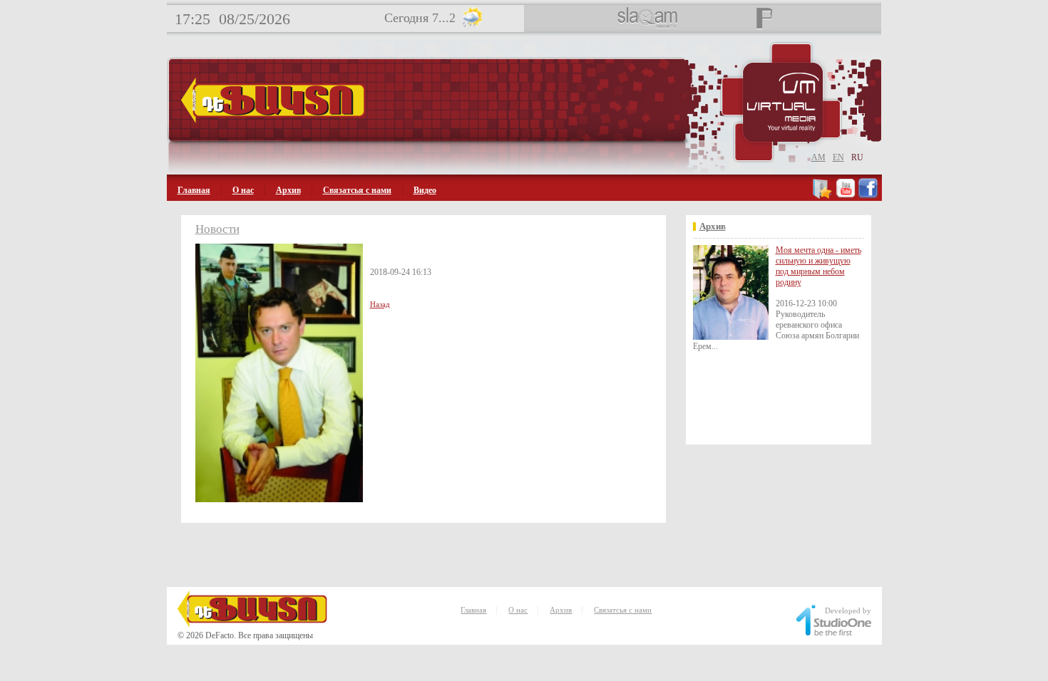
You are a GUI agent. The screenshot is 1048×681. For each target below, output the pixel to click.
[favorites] (823, 196)
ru (857, 157)
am (818, 157)
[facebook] (868, 196)
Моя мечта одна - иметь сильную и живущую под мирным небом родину (818, 266)
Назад (380, 304)
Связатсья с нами (357, 190)
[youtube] (846, 196)
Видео (424, 190)
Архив (288, 190)
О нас (243, 190)
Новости (217, 229)
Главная (194, 190)
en (838, 157)
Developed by (848, 610)
